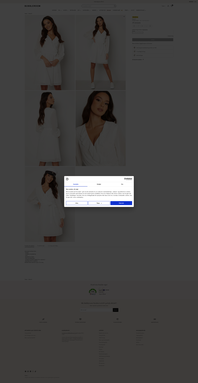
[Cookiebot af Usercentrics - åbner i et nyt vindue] (125, 179)
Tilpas (98, 203)
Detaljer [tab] (99, 184)
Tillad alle (121, 203)
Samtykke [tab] (76, 184)
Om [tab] (122, 184)
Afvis (76, 203)
